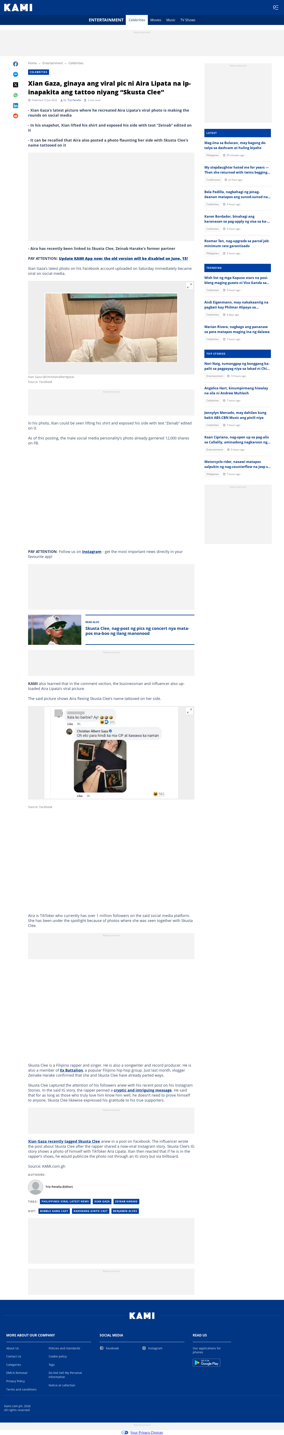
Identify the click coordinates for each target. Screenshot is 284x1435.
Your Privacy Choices (146, 1432)
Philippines (212, 155)
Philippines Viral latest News (65, 1201)
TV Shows (187, 20)
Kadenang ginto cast (91, 1211)
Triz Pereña (74, 100)
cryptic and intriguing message (143, 1090)
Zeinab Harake (126, 1201)
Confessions (213, 179)
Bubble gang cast (54, 1211)
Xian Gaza (102, 1201)
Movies (155, 20)
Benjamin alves (125, 1211)
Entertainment (106, 20)
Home (32, 63)
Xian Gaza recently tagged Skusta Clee (64, 1141)
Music (170, 20)
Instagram (91, 551)
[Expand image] (189, 286)
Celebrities (137, 20)
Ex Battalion (71, 1070)
